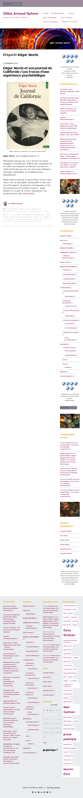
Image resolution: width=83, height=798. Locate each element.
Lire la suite (28, 193)
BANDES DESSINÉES (66, 248)
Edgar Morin (14, 217)
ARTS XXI (63, 240)
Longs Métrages (21, 211)
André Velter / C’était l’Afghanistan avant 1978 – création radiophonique (69, 126)
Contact (71, 13)
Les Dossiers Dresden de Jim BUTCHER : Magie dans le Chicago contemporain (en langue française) (11, 619)
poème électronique (69, 729)
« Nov (45, 742)
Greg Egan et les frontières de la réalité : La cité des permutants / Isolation (69, 165)
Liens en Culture (66, 17)
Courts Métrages (11, 209)
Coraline (74, 625)
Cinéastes (66, 270)
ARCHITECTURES (65, 236)
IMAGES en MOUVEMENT (68, 267)
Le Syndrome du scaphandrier (67, 685)
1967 (7, 215)
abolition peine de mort (70, 605)
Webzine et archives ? (70, 22)
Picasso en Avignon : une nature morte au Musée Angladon (68, 111)
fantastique (69, 296)
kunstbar (70, 677)
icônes (75, 669)
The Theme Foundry (53, 787)
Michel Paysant (67, 701)
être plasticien (67, 763)
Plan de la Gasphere (50, 22)
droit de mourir (67, 646)
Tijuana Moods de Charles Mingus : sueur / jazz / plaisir (11, 656)
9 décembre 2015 (10, 63)
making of (66, 698)
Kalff (64, 677)
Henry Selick (66, 661)
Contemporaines (68, 347)
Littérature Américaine (71, 291)
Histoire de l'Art (67, 665)
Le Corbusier (73, 680)
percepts (75, 721)
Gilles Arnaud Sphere (20, 13)
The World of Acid (20, 221)
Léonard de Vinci (68, 694)
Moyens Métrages (69, 283)
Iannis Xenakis (67, 669)
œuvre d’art (68, 771)
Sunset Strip (38, 219)
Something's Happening (23, 219)
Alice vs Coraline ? (68, 613)
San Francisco (8, 219)
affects (75, 609)
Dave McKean (69, 632)
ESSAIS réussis (25, 209)
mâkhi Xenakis (65, 453)
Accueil (45, 13)
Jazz (64, 359)
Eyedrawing (67, 244)
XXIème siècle (67, 760)
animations (74, 617)
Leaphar (65, 680)
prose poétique (69, 736)
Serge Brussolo (67, 744)
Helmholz (76, 657)
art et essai (75, 621)
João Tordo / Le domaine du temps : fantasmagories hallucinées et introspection (70, 156)
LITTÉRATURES (65, 288)
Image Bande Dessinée (69, 673)
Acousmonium (67, 609)
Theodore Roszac (35, 221)
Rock (40, 211)
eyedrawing (66, 653)
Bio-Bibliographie (58, 13)
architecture (66, 621)
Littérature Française (70, 320)
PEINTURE (63, 372)
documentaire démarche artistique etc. (70, 641)
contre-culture (16, 215)
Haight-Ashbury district (29, 217)
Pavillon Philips (67, 717)
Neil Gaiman (69, 709)
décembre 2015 (65, 549)
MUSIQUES (33, 211)
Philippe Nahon (67, 725)
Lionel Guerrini (67, 690)
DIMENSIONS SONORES (67, 252)
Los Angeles (44, 217)
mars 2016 (63, 536)
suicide (65, 752)
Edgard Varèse (67, 650)
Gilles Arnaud (16, 203)
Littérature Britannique (71, 310)
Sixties (46, 211)
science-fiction (70, 306)
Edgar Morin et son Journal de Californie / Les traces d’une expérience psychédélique (27, 72)
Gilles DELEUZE (67, 657)
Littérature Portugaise (71, 332)
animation (66, 617)
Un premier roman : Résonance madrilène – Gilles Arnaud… (70, 91)
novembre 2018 (65, 531)
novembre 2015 (65, 553)
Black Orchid (66, 625)
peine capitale (67, 721)
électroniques (70, 351)
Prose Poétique (70, 328)
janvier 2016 (64, 544)
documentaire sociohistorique (33, 215)
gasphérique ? (50, 749)
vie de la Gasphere (66, 376)
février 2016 (64, 540)
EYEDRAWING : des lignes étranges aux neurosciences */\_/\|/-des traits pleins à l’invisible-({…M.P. (11, 748)
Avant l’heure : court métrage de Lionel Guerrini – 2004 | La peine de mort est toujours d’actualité (11, 735)
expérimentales (70, 355)
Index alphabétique (49, 17)
